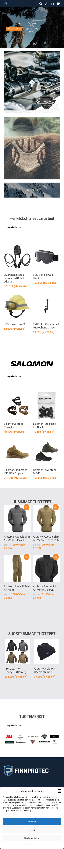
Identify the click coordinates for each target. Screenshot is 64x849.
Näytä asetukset (32, 838)
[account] (46, 3)
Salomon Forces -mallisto (22, 29)
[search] (40, 3)
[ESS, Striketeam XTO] (17, 306)
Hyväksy (32, 821)
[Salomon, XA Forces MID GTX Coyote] (17, 452)
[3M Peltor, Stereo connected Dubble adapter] (17, 256)
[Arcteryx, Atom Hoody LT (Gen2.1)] (17, 651)
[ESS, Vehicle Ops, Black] (46, 256)
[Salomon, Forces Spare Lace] (17, 405)
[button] (59, 791)
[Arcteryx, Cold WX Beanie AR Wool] (46, 651)
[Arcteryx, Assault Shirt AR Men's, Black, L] (17, 518)
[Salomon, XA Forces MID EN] (46, 452)
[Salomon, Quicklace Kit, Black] (46, 405)
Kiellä (32, 830)
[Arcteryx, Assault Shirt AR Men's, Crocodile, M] (46, 518)
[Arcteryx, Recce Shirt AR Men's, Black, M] (46, 568)
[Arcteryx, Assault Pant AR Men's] (17, 568)
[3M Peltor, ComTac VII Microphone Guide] (46, 306)
